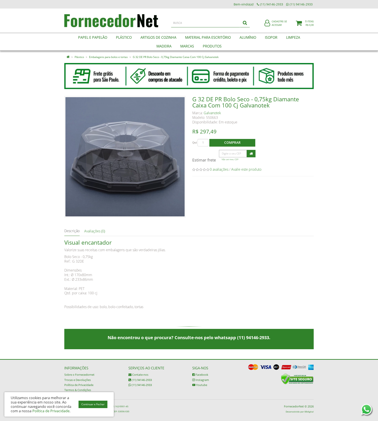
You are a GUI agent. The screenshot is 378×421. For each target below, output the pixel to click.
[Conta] (267, 23)
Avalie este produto (246, 169)
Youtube (201, 385)
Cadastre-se (279, 21)
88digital (309, 411)
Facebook (201, 375)
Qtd (194, 142)
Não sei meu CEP (230, 159)
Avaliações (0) (94, 231)
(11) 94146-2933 (141, 380)
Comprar (232, 142)
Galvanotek (212, 113)
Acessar (277, 24)
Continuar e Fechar (93, 404)
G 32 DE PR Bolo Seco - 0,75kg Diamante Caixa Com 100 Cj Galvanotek (176, 57)
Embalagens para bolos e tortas (108, 57)
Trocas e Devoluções (77, 380)
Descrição (72, 230)
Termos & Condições (77, 390)
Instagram (202, 380)
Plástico (79, 57)
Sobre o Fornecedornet (79, 375)
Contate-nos (139, 375)
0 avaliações (219, 169)
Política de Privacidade (78, 385)
